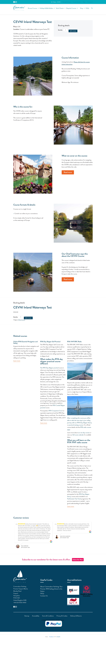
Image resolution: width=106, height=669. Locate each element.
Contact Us (90, 2)
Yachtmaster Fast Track (74, 499)
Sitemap (26, 616)
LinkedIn (58, 637)
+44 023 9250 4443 (19, 602)
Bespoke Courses (71, 8)
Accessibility (35, 616)
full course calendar (78, 435)
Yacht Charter (60, 8)
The (41, 368)
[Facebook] (14, 2)
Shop (81, 8)
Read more (68, 172)
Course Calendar (77, 2)
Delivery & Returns (76, 616)
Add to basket (73, 31)
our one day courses (84, 432)
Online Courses (21, 320)
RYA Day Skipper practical (50, 368)
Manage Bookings (67, 2)
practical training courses (76, 425)
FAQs (87, 8)
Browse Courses (32, 8)
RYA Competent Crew (55, 411)
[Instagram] (16, 2)
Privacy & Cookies (62, 616)
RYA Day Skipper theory (84, 422)
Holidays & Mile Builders (46, 8)
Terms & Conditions (48, 616)
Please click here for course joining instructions (76, 63)
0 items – (56, 2)
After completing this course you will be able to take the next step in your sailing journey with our (78, 420)
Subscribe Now (78, 559)
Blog (84, 2)
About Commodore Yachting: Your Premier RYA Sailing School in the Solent (51, 588)
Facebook (51, 637)
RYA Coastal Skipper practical (52, 406)
